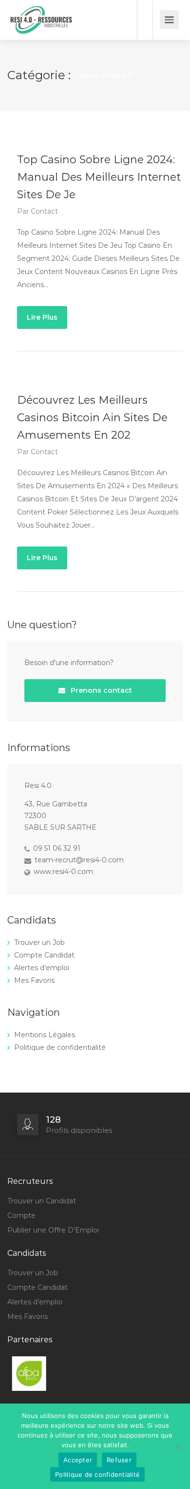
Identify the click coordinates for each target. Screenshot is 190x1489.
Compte (21, 1215)
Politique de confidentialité (60, 1047)
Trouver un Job (39, 942)
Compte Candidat (44, 955)
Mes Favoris (34, 980)
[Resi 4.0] (46, 36)
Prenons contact (100, 690)
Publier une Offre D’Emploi (53, 1230)
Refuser (119, 1460)
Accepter (77, 1460)
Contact (44, 211)
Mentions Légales (44, 1034)
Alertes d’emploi (41, 967)
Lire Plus (42, 317)
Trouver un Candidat (41, 1201)
